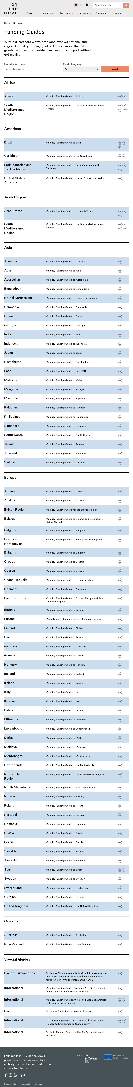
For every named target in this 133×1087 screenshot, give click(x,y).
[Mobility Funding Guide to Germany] (66, 646)
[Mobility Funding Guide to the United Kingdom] (66, 906)
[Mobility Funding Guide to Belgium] (66, 530)
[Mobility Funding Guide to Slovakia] (66, 851)
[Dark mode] (81, 5)
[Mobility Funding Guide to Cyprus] (66, 571)
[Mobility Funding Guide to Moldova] (66, 747)
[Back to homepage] (10, 13)
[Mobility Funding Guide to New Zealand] (66, 944)
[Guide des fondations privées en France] (66, 1011)
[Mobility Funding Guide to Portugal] (66, 815)
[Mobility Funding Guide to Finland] (66, 628)
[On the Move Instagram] (11, 1076)
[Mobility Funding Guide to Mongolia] (66, 389)
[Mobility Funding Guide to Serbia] (66, 842)
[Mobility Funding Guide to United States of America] (66, 180)
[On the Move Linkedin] (20, 1076)
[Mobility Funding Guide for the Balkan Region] (66, 509)
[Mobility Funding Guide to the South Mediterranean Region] (66, 109)
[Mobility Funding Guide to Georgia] (66, 325)
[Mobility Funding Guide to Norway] (66, 796)
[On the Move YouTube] (16, 1076)
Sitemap (38, 1084)
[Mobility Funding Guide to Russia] (66, 833)
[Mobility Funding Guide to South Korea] (66, 435)
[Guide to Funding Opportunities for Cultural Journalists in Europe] (66, 1033)
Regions (117, 13)
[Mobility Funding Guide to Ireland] (66, 683)
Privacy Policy (10, 1084)
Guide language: (73, 64)
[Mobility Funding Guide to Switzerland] (66, 888)
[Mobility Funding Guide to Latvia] (66, 710)
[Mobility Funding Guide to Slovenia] (66, 860)
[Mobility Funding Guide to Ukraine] (66, 897)
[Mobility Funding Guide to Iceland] (66, 674)
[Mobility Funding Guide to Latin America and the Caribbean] (66, 167)
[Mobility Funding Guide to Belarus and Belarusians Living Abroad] (66, 520)
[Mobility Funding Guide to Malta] (66, 738)
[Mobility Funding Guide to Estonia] (66, 610)
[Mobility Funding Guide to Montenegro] (66, 756)
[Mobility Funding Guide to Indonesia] (66, 343)
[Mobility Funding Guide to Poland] (66, 805)
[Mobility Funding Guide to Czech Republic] (66, 580)
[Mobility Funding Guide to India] (66, 334)
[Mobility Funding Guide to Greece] (66, 655)
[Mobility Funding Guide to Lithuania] (66, 719)
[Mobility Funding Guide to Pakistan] (66, 407)
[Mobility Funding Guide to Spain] (66, 869)
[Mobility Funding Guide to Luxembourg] (66, 728)
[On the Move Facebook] (6, 1076)
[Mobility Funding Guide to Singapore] (66, 426)
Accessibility (26, 1084)
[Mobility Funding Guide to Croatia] (66, 561)
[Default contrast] (76, 5)
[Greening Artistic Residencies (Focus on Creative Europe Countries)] (66, 989)
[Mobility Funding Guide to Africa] (66, 96)
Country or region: (15, 64)
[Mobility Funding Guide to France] (66, 637)
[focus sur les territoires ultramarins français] (66, 976)
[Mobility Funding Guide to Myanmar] (66, 398)
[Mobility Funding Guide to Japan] (66, 353)
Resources (18, 23)
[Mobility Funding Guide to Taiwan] (66, 444)
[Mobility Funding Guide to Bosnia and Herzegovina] (66, 541)
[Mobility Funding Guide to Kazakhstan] (66, 362)
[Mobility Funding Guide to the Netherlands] (66, 765)
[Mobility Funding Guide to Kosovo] (66, 701)
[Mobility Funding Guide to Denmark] (66, 589)
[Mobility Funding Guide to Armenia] (66, 261)
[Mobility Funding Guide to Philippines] (66, 417)
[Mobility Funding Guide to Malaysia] (66, 380)
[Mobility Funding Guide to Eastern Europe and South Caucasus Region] (66, 599)
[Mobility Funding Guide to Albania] (66, 491)
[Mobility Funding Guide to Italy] (66, 692)
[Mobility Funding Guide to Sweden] (66, 878)
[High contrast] (86, 5)
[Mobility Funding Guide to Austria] (66, 500)
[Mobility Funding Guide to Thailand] (66, 453)
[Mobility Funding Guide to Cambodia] (66, 307)
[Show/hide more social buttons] (24, 1075)
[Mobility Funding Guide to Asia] (66, 270)
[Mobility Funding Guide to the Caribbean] (66, 156)
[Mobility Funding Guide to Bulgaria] (66, 552)
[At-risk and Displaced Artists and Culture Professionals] (66, 1001)
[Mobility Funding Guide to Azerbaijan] (66, 279)
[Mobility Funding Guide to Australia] (66, 935)
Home (7, 23)
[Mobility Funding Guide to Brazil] (66, 144)
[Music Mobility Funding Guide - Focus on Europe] (66, 619)
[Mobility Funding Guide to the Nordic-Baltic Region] (66, 776)
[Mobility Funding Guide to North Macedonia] (66, 787)
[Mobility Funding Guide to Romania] (66, 824)
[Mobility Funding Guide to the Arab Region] (66, 213)
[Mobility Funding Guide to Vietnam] (66, 462)
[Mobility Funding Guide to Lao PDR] (66, 371)
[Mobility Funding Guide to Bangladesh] (66, 288)
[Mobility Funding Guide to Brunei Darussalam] (66, 298)
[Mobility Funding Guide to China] (66, 316)
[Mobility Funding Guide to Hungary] (66, 664)
